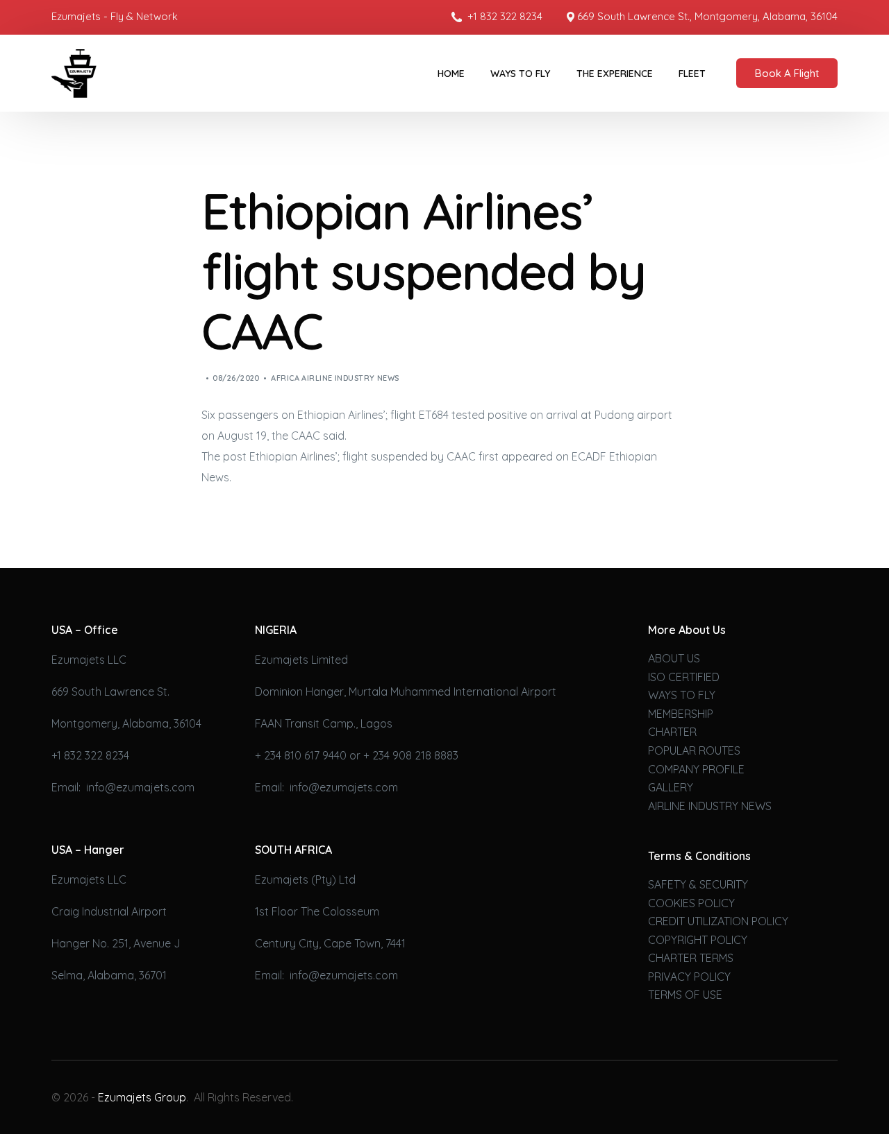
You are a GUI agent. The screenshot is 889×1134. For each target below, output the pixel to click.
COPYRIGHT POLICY (697, 940)
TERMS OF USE (685, 995)
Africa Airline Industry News (335, 378)
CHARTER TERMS (690, 958)
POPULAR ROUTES (694, 750)
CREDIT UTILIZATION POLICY (718, 921)
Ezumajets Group (142, 1097)
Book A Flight (787, 73)
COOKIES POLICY (691, 903)
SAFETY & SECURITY (698, 884)
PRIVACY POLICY (689, 976)
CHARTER (672, 732)
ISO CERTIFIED (684, 677)
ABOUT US (674, 658)
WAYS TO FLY (681, 695)
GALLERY (670, 787)
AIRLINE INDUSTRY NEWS (710, 806)
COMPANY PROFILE (696, 769)
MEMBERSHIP (680, 714)
